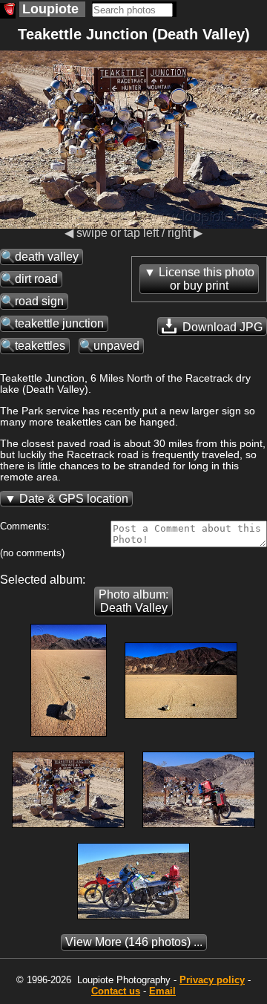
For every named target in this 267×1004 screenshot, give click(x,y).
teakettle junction (59, 323)
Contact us (115, 991)
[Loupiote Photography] (8, 11)
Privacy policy (212, 979)
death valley (47, 256)
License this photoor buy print (206, 279)
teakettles (40, 345)
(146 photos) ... (133, 942)
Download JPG (221, 327)
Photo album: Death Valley (133, 601)
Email (162, 991)
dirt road (36, 279)
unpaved (116, 345)
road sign (39, 301)
